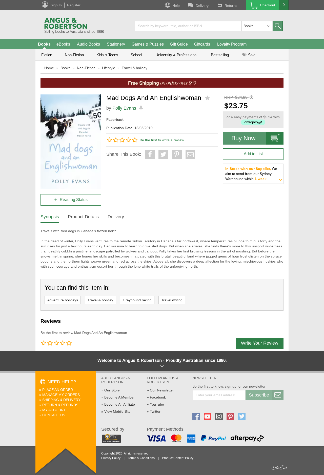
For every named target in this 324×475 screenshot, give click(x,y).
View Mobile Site (117, 411)
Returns (231, 6)
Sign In (56, 5)
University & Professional (176, 55)
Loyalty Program (232, 44)
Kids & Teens (107, 55)
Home (49, 68)
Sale (251, 55)
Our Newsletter (162, 390)
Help (176, 6)
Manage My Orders (61, 395)
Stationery (116, 44)
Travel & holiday (134, 68)
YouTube (157, 404)
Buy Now (243, 138)
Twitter (155, 411)
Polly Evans (124, 108)
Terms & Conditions (141, 458)
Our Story (112, 390)
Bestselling (220, 55)
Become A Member (119, 397)
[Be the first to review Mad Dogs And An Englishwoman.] (208, 98)
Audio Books (88, 44)
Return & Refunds (60, 405)
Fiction (46, 55)
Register (73, 5)
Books (44, 44)
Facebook (158, 397)
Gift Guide (179, 44)
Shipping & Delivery (61, 400)
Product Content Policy (177, 458)
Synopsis (49, 216)
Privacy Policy (110, 458)
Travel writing (172, 300)
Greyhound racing (137, 300)
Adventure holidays (62, 300)
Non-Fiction (74, 55)
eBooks (63, 44)
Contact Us (53, 415)
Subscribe (259, 395)
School (136, 55)
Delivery (202, 6)
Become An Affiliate (119, 404)
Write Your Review (259, 343)
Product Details (83, 216)
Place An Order (57, 390)
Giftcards (202, 44)
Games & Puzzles (148, 44)
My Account (54, 410)
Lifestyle (108, 68)
